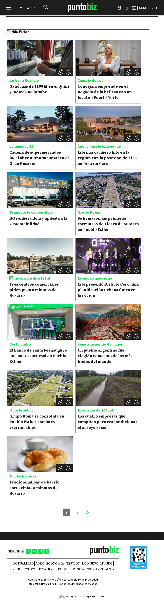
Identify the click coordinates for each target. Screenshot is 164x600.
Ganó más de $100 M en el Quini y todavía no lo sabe (39, 89)
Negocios (20, 569)
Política (38, 569)
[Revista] (119, 8)
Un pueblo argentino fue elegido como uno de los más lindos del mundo (105, 355)
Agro (39, 563)
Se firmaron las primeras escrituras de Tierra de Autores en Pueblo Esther (108, 223)
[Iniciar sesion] (126, 8)
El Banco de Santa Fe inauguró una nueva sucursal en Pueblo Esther (38, 355)
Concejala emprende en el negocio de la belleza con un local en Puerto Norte (105, 91)
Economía (55, 563)
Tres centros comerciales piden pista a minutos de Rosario (34, 289)
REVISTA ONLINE (61, 569)
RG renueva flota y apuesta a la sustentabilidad (38, 221)
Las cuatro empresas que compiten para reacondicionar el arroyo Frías (108, 421)
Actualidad (23, 563)
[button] (68, 72)
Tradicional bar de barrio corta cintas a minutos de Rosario (34, 487)
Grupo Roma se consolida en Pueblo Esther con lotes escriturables (36, 421)
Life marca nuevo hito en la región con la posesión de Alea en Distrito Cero (107, 157)
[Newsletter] (134, 8)
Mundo (106, 563)
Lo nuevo (90, 563)
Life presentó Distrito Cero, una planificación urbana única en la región (108, 289)
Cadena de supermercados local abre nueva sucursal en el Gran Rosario (39, 157)
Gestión (73, 563)
